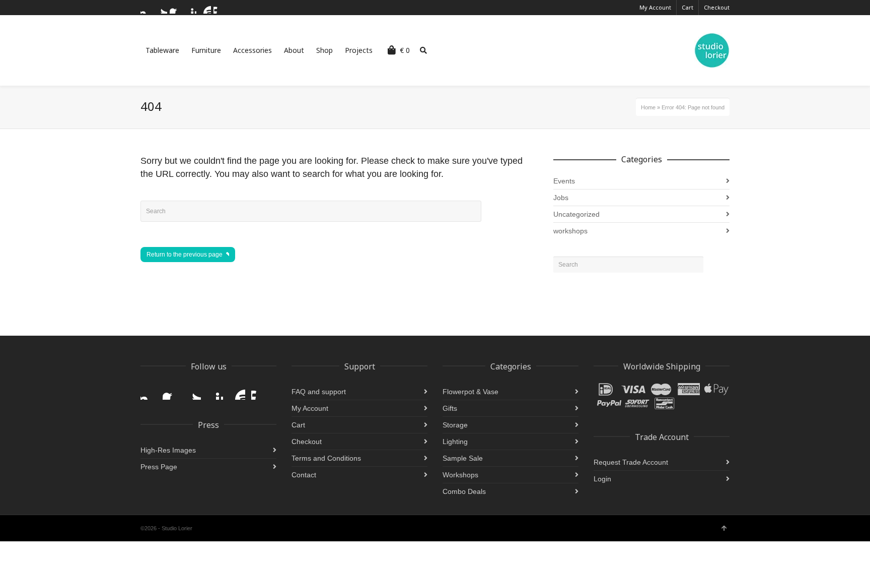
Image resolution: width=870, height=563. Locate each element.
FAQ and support (319, 392)
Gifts (450, 408)
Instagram (146, 8)
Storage (455, 425)
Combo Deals (464, 491)
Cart (687, 7)
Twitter (161, 8)
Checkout (717, 7)
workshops (570, 231)
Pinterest (190, 8)
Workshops (460, 475)
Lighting (455, 441)
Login (602, 479)
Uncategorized (576, 214)
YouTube (205, 8)
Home (648, 107)
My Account (655, 7)
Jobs (560, 198)
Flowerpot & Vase (470, 392)
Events (564, 181)
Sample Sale (463, 458)
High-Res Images (168, 450)
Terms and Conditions (326, 458)
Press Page (158, 467)
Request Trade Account (631, 462)
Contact (304, 475)
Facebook (176, 8)
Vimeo (219, 8)
